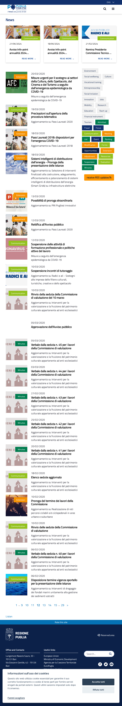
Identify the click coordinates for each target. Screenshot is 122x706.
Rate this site (61, 622)
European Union (51, 655)
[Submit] (110, 653)
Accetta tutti (98, 682)
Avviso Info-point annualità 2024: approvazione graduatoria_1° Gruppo (60, 55)
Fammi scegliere (16, 698)
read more (28, 58)
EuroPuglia (49, 665)
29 (62, 605)
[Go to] (16, 9)
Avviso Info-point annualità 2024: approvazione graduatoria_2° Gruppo (22, 55)
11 (32, 605)
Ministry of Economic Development (60, 659)
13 (44, 605)
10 (26, 605)
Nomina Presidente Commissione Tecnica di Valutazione (98, 53)
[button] (109, 2)
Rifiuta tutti (98, 689)
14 (49, 605)
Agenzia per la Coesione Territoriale (60, 662)
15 (55, 605)
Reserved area (107, 635)
